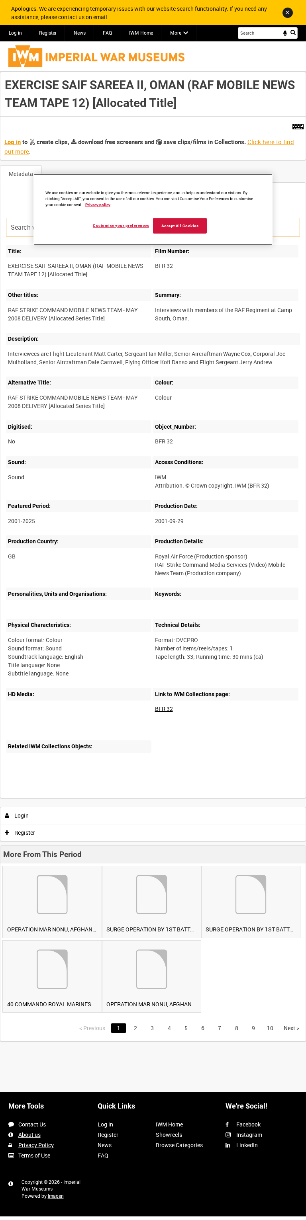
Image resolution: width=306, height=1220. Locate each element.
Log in (15, 32)
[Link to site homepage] (96, 56)
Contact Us (32, 1124)
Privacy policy (97, 204)
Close (287, 13)
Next (291, 1028)
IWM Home (141, 32)
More (175, 32)
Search (293, 32)
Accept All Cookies (180, 225)
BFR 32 (164, 708)
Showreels (169, 1134)
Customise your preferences (121, 225)
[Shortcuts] (298, 125)
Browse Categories (179, 1145)
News (80, 32)
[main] (153, 557)
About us (29, 1134)
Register (48, 32)
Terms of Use (34, 1155)
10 (270, 1028)
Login (21, 815)
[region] (153, 209)
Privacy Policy (36, 1145)
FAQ (107, 32)
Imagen (56, 1196)
